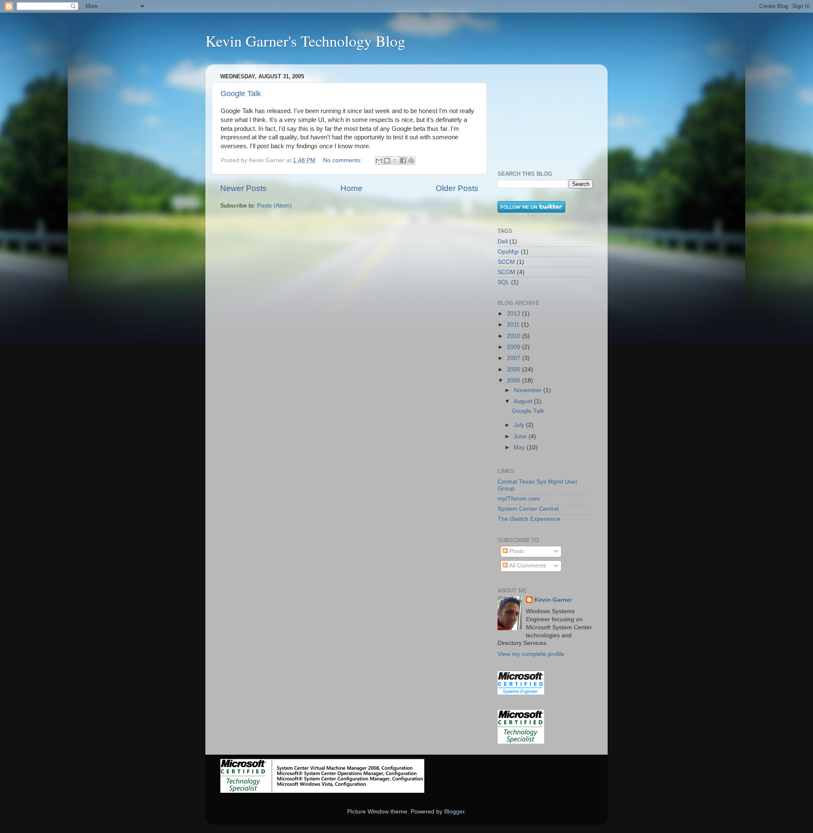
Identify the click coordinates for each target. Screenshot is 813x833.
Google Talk (241, 93)
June (521, 436)
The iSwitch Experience (529, 519)
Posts (516, 551)
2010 (514, 336)
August (524, 401)
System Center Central (528, 509)
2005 (514, 380)
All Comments (527, 565)
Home (351, 188)
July (520, 425)
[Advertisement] (540, 113)
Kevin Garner (553, 600)
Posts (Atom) (274, 205)
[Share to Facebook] (403, 160)
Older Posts (457, 188)
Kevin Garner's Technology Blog (305, 40)
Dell (503, 241)
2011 (514, 324)
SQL (503, 282)
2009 (514, 347)
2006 (514, 369)
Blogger (454, 811)
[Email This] (379, 160)
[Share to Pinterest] (411, 160)
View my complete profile (531, 654)
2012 (514, 313)
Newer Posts (243, 188)
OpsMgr (508, 252)
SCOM (506, 272)
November (528, 390)
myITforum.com (519, 498)
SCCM (506, 262)
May (520, 447)
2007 (514, 358)
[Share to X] (395, 160)
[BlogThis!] (387, 160)
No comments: (343, 160)
